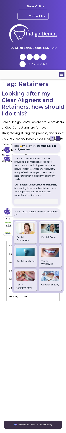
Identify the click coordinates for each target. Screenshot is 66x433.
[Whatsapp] (43, 57)
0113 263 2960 (37, 64)
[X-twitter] (30, 57)
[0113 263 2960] (22, 64)
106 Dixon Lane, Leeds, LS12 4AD (33, 48)
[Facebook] (23, 57)
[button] (61, 74)
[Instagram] (36, 57)
